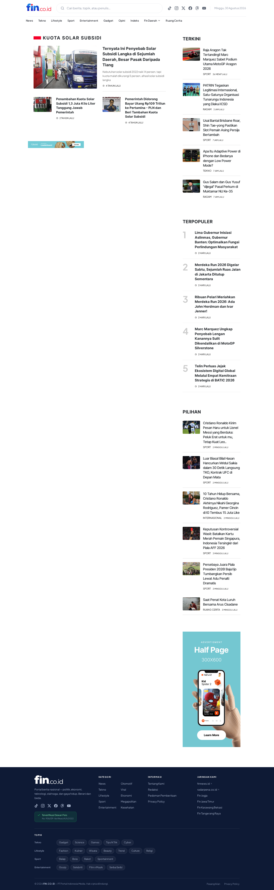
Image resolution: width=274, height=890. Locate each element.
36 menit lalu (220, 74)
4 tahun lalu (113, 85)
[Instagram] (176, 8)
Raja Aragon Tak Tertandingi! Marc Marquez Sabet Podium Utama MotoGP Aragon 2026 (220, 59)
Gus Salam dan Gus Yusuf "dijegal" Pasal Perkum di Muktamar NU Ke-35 (221, 186)
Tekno (42, 20)
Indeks (134, 20)
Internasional (212, 518)
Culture (135, 850)
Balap (62, 858)
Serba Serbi (115, 867)
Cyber (127, 842)
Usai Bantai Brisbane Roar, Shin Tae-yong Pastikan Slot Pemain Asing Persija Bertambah (221, 128)
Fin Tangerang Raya (209, 813)
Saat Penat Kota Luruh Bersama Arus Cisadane (220, 602)
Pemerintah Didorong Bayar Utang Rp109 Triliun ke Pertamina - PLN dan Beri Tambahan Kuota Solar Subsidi (145, 107)
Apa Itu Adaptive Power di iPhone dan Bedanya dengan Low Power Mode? (221, 158)
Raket (87, 858)
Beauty (108, 850)
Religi (149, 850)
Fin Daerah (150, 20)
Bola (75, 858)
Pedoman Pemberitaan (162, 795)
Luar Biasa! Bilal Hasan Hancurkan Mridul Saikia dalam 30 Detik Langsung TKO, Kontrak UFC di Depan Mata (221, 467)
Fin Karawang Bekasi (209, 807)
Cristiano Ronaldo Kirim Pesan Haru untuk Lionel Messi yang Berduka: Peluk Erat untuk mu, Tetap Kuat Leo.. (220, 432)
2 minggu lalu (220, 447)
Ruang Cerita (174, 20)
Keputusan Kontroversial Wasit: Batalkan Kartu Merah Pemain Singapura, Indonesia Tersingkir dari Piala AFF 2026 (221, 538)
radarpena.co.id (207, 789)
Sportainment (105, 858)
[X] (183, 8)
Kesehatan (127, 807)
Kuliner (78, 850)
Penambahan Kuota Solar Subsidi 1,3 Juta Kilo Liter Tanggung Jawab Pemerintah (75, 105)
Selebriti (78, 867)
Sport (71, 20)
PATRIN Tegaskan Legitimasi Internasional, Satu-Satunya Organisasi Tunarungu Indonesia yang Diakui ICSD (221, 94)
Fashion (63, 850)
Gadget (108, 20)
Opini (122, 20)
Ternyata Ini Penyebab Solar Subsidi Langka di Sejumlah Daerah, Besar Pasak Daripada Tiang (131, 56)
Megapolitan (128, 801)
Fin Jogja (202, 795)
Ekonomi (126, 795)
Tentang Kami (156, 783)
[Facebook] (190, 8)
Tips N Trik (111, 842)
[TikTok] (169, 8)
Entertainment (89, 20)
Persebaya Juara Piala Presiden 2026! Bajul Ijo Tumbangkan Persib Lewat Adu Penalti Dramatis (219, 574)
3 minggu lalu (220, 553)
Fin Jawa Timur (205, 801)
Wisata (93, 850)
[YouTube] (204, 8)
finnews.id (203, 783)
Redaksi (153, 789)
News (29, 20)
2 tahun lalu (66, 118)
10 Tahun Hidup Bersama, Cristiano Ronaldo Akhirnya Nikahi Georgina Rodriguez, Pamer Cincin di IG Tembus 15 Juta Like (221, 503)
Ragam (207, 109)
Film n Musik (96, 867)
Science (79, 842)
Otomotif (126, 783)
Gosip (62, 867)
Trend (121, 850)
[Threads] (197, 8)
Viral (123, 789)
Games (95, 842)
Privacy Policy (156, 801)
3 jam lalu (218, 109)
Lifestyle (56, 20)
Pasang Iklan (213, 883)
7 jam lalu (218, 140)
